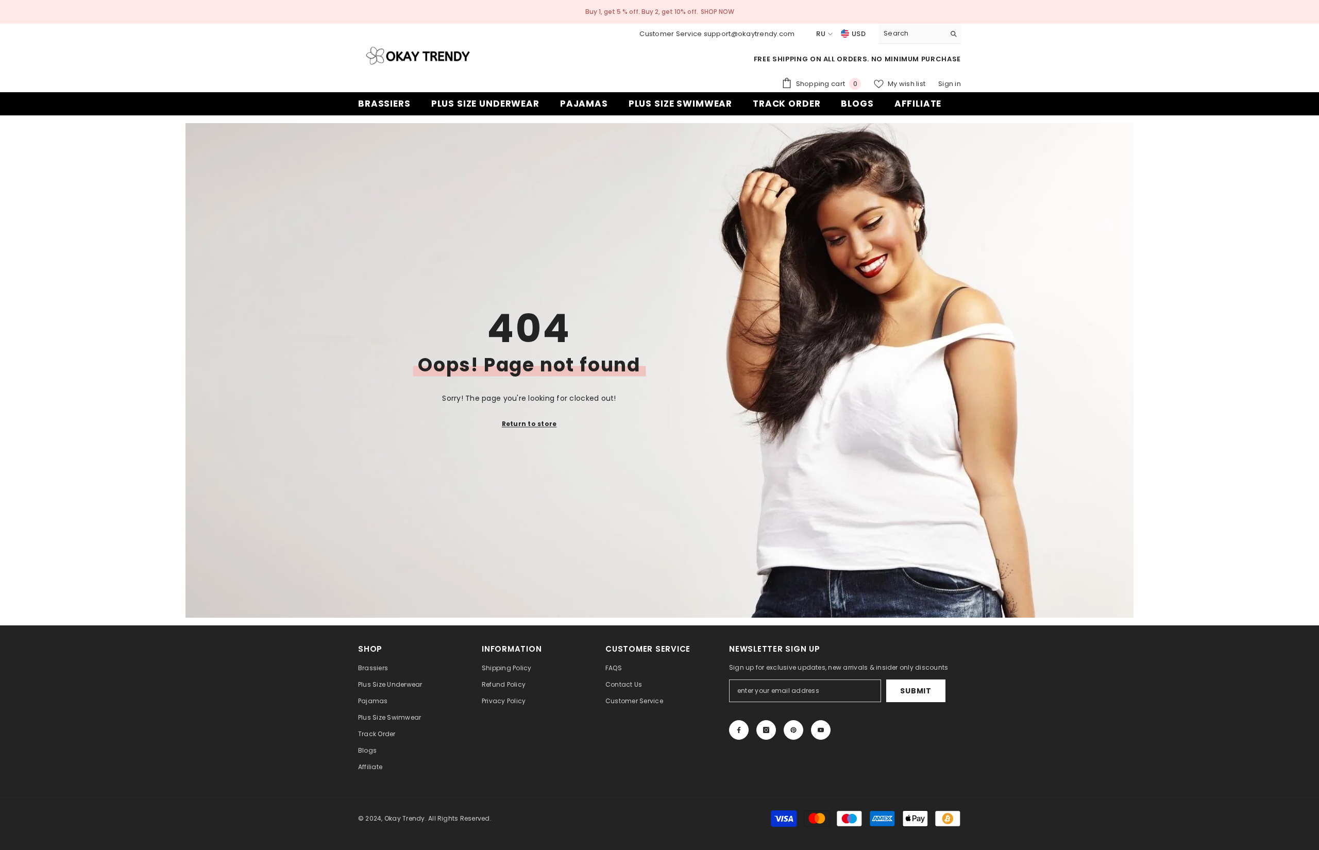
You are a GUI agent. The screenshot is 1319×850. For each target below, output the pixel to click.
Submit (915, 691)
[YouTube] (821, 730)
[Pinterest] (793, 730)
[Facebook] (739, 730)
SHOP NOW (717, 11)
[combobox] (911, 33)
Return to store (529, 423)
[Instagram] (766, 730)
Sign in (949, 84)
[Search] (919, 34)
